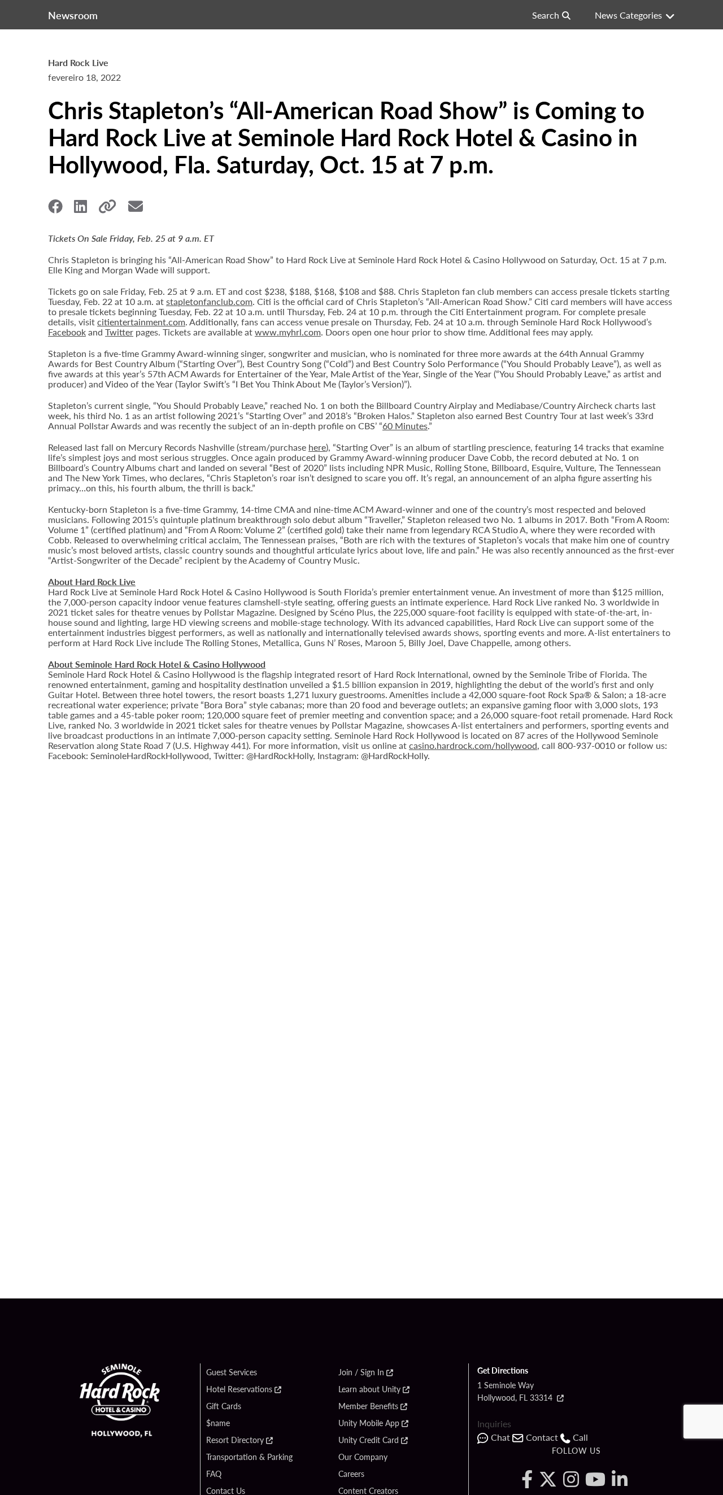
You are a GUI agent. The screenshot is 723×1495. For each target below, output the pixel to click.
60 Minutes (405, 425)
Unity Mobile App (368, 1423)
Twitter (119, 331)
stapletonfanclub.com (209, 301)
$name (218, 1423)
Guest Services (231, 1372)
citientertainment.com (141, 321)
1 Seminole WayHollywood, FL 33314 (516, 1391)
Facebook (67, 331)
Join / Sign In (361, 1372)
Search (545, 14)
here (317, 447)
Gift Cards (223, 1406)
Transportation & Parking (249, 1457)
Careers (351, 1474)
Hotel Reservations (239, 1389)
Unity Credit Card (368, 1440)
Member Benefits (368, 1406)
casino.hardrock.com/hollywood (473, 745)
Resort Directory (235, 1440)
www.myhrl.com (288, 331)
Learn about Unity (369, 1389)
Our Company (362, 1457)
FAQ (213, 1474)
